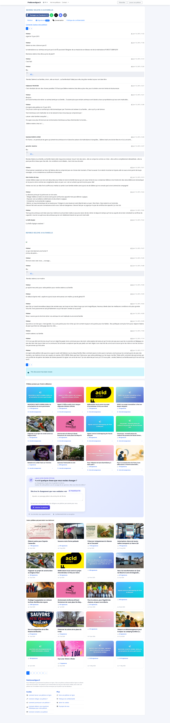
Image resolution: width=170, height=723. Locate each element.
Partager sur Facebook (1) (39, 15)
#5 (132, 86)
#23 (131, 331)
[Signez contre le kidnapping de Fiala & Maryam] (100, 429)
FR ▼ (46, 2)
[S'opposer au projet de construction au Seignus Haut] (40, 429)
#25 (131, 350)
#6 (132, 95)
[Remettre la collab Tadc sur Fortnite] (40, 457)
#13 (131, 210)
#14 (131, 220)
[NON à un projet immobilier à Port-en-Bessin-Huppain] (130, 400)
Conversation (59, 20)
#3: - (31, 74)
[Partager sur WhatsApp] (51, 15)
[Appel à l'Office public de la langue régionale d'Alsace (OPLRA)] (70, 400)
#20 (131, 304)
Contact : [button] (65, 2)
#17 (131, 265)
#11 (131, 177)
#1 (132, 33)
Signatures (43, 20)
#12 (131, 192)
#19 (131, 294)
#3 (132, 59)
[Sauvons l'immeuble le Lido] (70, 457)
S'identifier (122, 2)
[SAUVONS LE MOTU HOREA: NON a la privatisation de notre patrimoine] (40, 400)
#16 (131, 258)
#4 (132, 66)
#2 (132, 43)
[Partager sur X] (56, 15)
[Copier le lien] (65, 15)
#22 (131, 321)
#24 (131, 338)
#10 (131, 167)
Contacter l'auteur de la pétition (36, 25)
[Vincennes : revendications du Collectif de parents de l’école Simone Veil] (130, 429)
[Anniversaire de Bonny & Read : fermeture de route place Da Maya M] (70, 429)
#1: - (31, 154)
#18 (131, 285)
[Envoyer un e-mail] (60, 15)
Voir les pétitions (55, 2)
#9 (132, 146)
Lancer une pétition (135, 2)
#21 (131, 313)
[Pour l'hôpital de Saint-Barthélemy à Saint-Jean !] (100, 458)
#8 (132, 137)
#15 (131, 248)
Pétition (30, 20)
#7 (132, 104)
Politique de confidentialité (76, 20)
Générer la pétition (41, 507)
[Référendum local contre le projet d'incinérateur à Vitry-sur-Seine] (100, 400)
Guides (29, 692)
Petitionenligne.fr (34, 2)
